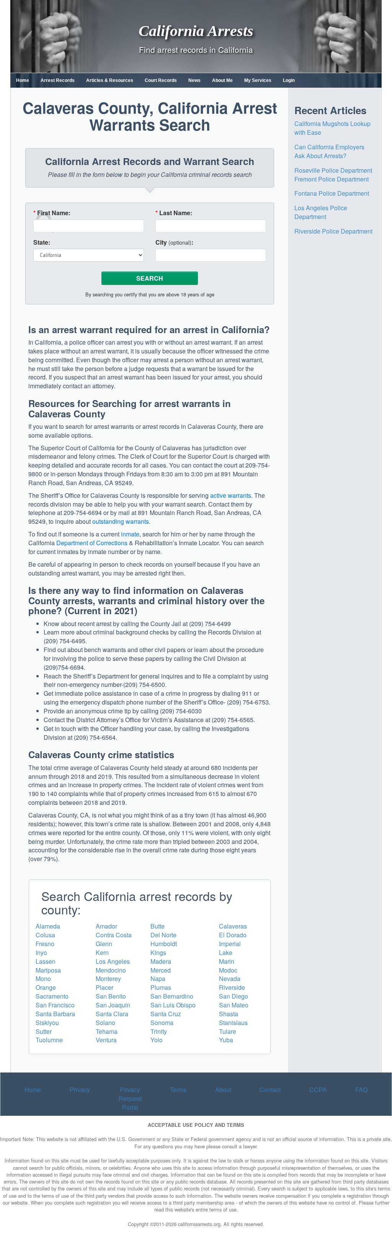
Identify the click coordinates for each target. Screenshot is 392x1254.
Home (22, 80)
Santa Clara (112, 1013)
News (194, 80)
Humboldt (163, 943)
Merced (160, 970)
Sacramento (52, 996)
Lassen (46, 961)
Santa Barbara (55, 1013)
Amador (106, 926)
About (223, 1089)
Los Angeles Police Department (320, 212)
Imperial (230, 943)
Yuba (226, 1039)
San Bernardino (171, 996)
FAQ (361, 1089)
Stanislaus (233, 1022)
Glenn (104, 943)
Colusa (45, 934)
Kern (102, 952)
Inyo (41, 952)
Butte (157, 926)
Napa (157, 978)
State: (41, 242)
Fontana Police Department (331, 193)
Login (289, 80)
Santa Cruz (165, 1013)
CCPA (318, 1089)
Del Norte (163, 934)
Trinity (158, 1031)
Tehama (107, 1031)
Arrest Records (58, 80)
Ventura (106, 1039)
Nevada (229, 978)
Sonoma (161, 1022)
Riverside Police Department (333, 231)
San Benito (111, 996)
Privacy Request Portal (130, 1098)
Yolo (156, 1039)
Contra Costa (114, 934)
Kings (158, 952)
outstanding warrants (120, 521)
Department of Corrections (91, 542)
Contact (270, 1089)
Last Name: (173, 213)
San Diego (233, 996)
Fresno (45, 943)
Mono (43, 978)
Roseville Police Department (333, 170)
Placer (104, 987)
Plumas (160, 987)
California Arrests (196, 30)
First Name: (51, 213)
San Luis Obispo (173, 1005)
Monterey (108, 978)
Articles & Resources (109, 80)
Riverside (232, 987)
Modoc (228, 970)
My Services (257, 80)
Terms (178, 1089)
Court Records (161, 80)
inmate (130, 534)
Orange (46, 987)
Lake (225, 952)
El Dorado (233, 934)
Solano (105, 1022)
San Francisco (55, 1005)
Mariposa (48, 970)
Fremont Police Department (331, 179)
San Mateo (233, 1005)
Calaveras (233, 926)
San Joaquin (113, 1005)
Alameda (48, 926)
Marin (226, 961)
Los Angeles (113, 961)
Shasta (228, 1013)
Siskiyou (47, 1022)
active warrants (230, 495)
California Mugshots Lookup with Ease (332, 128)
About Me (222, 80)
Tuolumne (49, 1039)
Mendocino (111, 970)
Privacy (80, 1089)
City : (174, 242)
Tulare (227, 1031)
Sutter (44, 1031)
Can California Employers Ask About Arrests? (329, 151)
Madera (160, 961)
